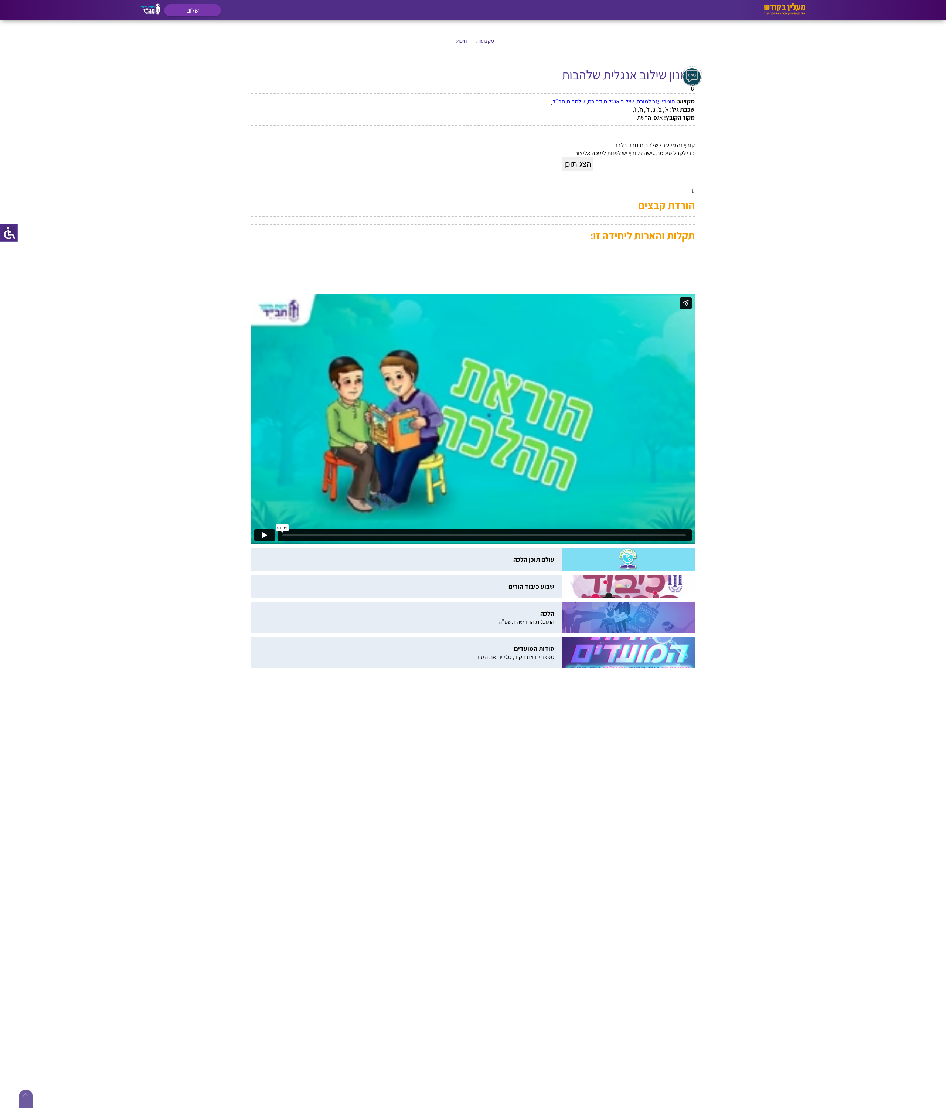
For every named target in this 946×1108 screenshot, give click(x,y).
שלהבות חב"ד (568, 101)
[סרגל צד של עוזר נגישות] (9, 233)
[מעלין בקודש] (785, 13)
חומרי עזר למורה (656, 101)
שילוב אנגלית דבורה (611, 101)
